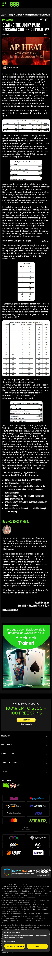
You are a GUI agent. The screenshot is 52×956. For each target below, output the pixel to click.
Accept (37, 946)
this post (9, 74)
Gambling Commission (38, 909)
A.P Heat (19, 14)
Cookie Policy (19, 937)
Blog (11, 14)
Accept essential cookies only (15, 946)
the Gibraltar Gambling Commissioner (25, 891)
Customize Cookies (9, 941)
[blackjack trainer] (26, 687)
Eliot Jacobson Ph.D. (14, 68)
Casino (3, 14)
